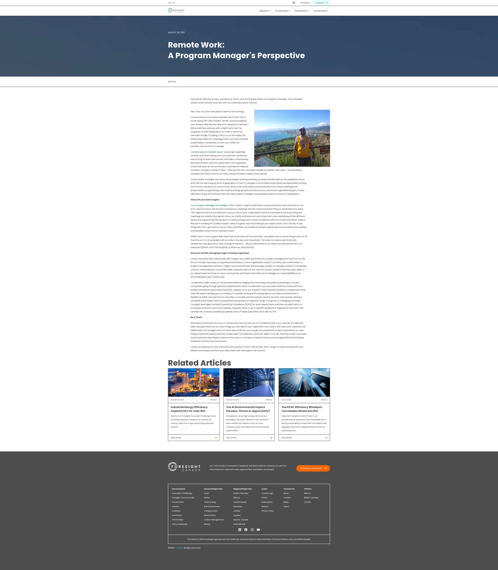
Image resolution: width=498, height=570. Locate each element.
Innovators (177, 515)
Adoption (264, 10)
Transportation (211, 511)
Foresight (178, 548)
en (170, 3)
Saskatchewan (240, 502)
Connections (319, 10)
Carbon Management (214, 519)
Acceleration (281, 10)
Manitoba (237, 506)
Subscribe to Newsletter (311, 468)
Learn (264, 489)
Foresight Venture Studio (183, 497)
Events (265, 497)
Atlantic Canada (240, 519)
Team (286, 506)
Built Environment (212, 506)
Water (207, 497)
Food (206, 493)
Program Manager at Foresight (212, 205)
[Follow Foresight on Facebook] (246, 530)
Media (286, 502)
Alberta (236, 497)
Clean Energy (210, 502)
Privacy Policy (268, 511)
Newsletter (305, 3)
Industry (175, 506)
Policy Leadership (180, 524)
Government (178, 502)
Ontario (236, 511)
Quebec (237, 515)
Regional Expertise (242, 489)
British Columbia (240, 493)
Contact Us (320, 3)
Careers (287, 497)
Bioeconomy (210, 515)
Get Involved (178, 489)
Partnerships (177, 519)
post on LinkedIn (208, 151)
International (239, 524)
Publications (301, 10)
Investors (176, 511)
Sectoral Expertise (213, 489)
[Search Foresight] (294, 3)
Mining (207, 524)
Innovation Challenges (182, 493)
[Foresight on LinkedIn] (240, 530)
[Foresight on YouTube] (258, 530)
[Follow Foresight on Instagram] (252, 530)
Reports (265, 506)
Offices (308, 489)
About (286, 493)
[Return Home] (176, 11)
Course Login (267, 493)
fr (174, 3)
